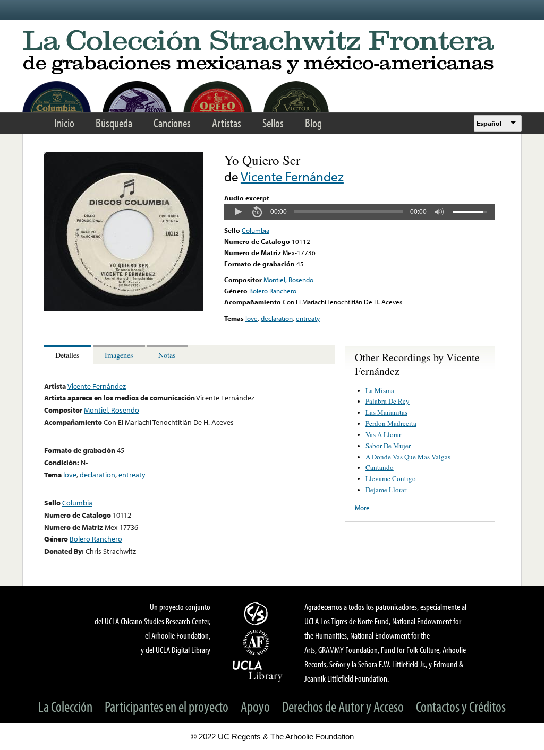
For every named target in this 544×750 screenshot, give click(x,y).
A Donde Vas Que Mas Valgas (408, 456)
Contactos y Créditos (461, 706)
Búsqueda (114, 122)
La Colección (65, 706)
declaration (277, 318)
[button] (238, 211)
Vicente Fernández (292, 176)
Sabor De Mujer (388, 445)
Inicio (64, 122)
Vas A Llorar (383, 434)
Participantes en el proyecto (166, 706)
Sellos (273, 122)
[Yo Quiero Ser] (123, 308)
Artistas (226, 122)
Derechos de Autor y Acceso (343, 706)
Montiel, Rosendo (288, 279)
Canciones (172, 122)
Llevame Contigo (391, 478)
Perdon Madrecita (391, 423)
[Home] (272, 53)
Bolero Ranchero (272, 290)
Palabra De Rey (388, 401)
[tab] (69, 354)
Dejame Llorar (386, 489)
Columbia (255, 230)
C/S (258, 613)
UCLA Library (258, 670)
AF (258, 642)
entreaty (308, 318)
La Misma (380, 390)
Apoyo (255, 706)
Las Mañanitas (386, 412)
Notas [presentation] (167, 355)
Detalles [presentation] (67, 355)
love (251, 318)
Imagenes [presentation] (119, 355)
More (362, 507)
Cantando (380, 467)
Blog (313, 122)
